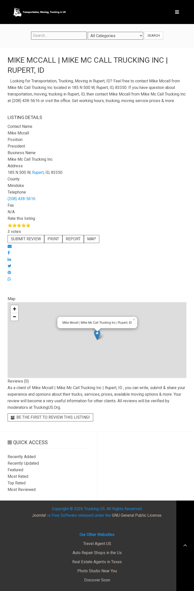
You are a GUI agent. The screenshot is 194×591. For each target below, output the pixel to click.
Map (91, 239)
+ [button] (14, 309)
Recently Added (22, 456)
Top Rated (17, 483)
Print (53, 239)
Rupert (38, 172)
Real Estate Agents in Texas (97, 561)
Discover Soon (97, 580)
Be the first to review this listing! (52, 417)
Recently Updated (23, 463)
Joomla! (39, 515)
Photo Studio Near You (97, 571)
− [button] (14, 317)
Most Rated (18, 476)
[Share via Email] (10, 246)
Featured (15, 469)
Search (154, 35)
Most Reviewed (22, 489)
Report (73, 239)
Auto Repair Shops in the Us (97, 552)
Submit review (26, 239)
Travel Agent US (97, 543)
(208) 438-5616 (21, 198)
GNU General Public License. (137, 515)
